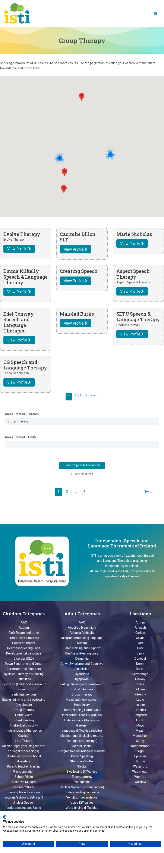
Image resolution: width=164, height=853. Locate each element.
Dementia (82, 658)
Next (94, 395)
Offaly (140, 741)
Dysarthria (82, 674)
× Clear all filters (82, 474)
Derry (140, 653)
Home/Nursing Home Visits (82, 710)
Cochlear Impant (23, 643)
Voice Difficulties (82, 802)
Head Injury (82, 705)
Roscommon (140, 746)
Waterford (140, 766)
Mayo (140, 725)
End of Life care (82, 689)
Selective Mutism (24, 782)
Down (140, 664)
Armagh (140, 627)
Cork (140, 648)
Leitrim (140, 705)
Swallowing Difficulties (82, 772)
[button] (63, 189)
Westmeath (140, 772)
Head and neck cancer (82, 700)
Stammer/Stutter (24, 787)
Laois (140, 700)
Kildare (140, 689)
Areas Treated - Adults (21, 437)
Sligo (140, 751)
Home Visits (23, 715)
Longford (140, 715)
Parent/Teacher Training (24, 766)
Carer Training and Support (82, 648)
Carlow (140, 633)
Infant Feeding (24, 720)
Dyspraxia (82, 679)
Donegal (140, 658)
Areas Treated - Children (22, 414)
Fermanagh (140, 674)
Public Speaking (82, 756)
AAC (24, 622)
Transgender (82, 782)
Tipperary (140, 756)
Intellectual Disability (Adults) (82, 715)
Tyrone (140, 761)
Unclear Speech (24, 802)
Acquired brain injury (82, 627)
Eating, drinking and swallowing (81, 684)
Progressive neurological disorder (82, 751)
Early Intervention (24, 694)
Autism (24, 627)
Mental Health (82, 746)
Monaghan (140, 736)
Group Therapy (23, 710)
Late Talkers (23, 741)
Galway (140, 679)
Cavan (140, 638)
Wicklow (140, 782)
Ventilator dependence (82, 797)
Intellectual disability (24, 725)
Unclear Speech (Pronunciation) (82, 787)
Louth (140, 720)
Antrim (140, 622)
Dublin (140, 669)
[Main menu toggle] (155, 13)
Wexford (140, 777)
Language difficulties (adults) (82, 730)
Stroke (81, 766)
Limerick (140, 710)
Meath (140, 730)
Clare (140, 643)
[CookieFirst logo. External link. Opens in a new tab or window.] (4, 817)
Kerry (140, 684)
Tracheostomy (82, 777)
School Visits (24, 777)
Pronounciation (23, 772)
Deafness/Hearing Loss (23, 648)
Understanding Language (82, 792)
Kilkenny (140, 694)
